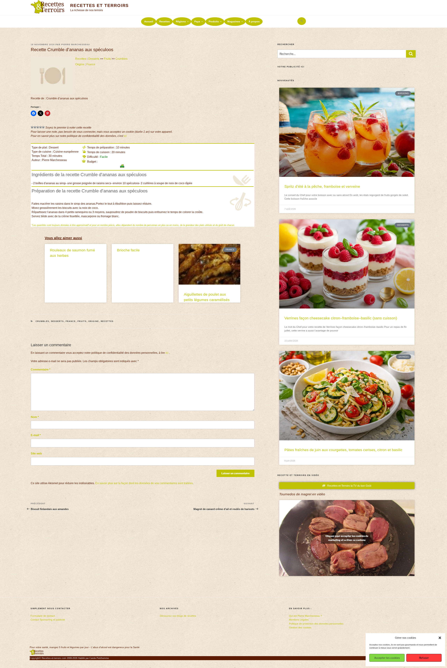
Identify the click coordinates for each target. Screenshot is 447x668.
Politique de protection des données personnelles (316, 623)
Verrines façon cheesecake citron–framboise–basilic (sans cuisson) (340, 318)
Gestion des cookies (300, 627)
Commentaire (40, 369)
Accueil (148, 21)
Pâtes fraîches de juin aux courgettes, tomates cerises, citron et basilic (343, 450)
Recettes (164, 21)
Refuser (424, 657)
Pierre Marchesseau (75, 44)
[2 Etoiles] (35, 127)
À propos (254, 21)
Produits (214, 21)
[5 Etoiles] (43, 127)
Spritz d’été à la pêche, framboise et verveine (322, 186)
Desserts (93, 58)
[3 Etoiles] (37, 127)
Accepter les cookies (387, 657)
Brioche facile (128, 250)
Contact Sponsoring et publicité (48, 619)
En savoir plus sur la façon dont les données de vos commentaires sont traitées (144, 483)
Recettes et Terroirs (99, 5)
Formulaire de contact (43, 615)
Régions (181, 21)
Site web (36, 453)
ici (125, 135)
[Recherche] (411, 53)
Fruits (107, 58)
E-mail (36, 435)
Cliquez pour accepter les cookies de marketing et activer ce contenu (346, 537)
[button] (440, 638)
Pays (197, 21)
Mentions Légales (299, 619)
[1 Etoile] (32, 127)
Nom (35, 417)
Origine (79, 64)
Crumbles (121, 58)
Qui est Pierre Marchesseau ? (305, 615)
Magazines (233, 21)
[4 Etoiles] (40, 127)
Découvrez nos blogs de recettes (178, 615)
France (90, 64)
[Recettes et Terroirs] (37, 654)
